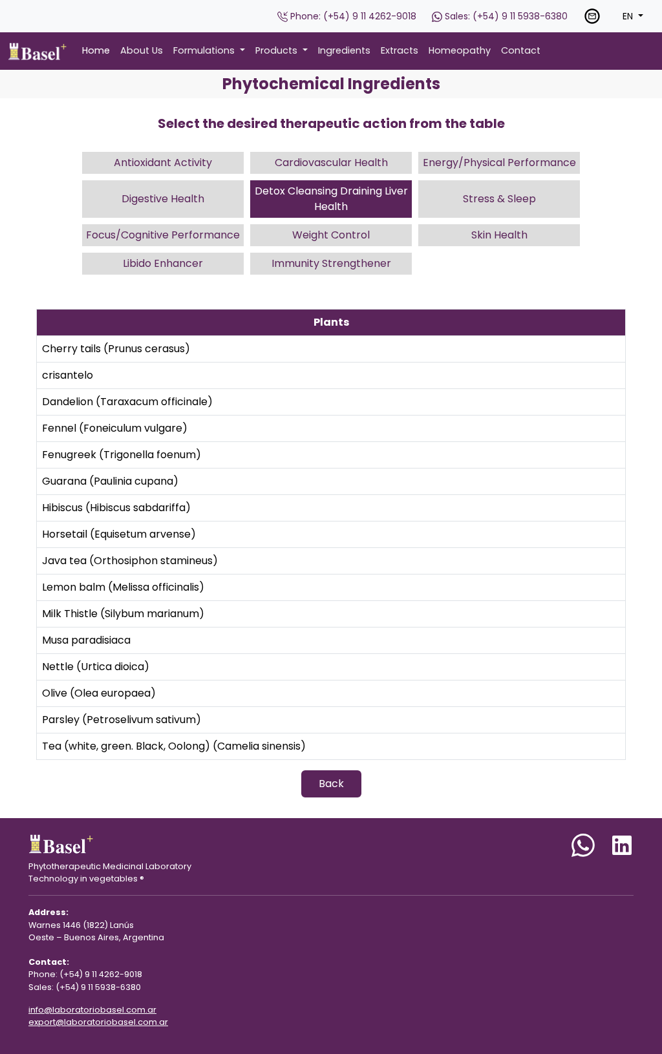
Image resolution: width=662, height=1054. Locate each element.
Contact (520, 50)
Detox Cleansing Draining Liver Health (331, 199)
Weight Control (331, 234)
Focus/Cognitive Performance (163, 234)
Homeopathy (460, 50)
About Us (141, 50)
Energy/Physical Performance (499, 162)
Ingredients (344, 50)
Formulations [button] (205, 50)
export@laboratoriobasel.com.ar (98, 1022)
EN (629, 16)
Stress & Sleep (499, 198)
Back (331, 783)
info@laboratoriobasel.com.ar (92, 1009)
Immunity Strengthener (331, 263)
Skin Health (499, 234)
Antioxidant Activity (163, 162)
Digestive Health (163, 198)
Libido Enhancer (163, 263)
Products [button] (277, 50)
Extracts (399, 50)
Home (96, 50)
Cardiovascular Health (331, 162)
